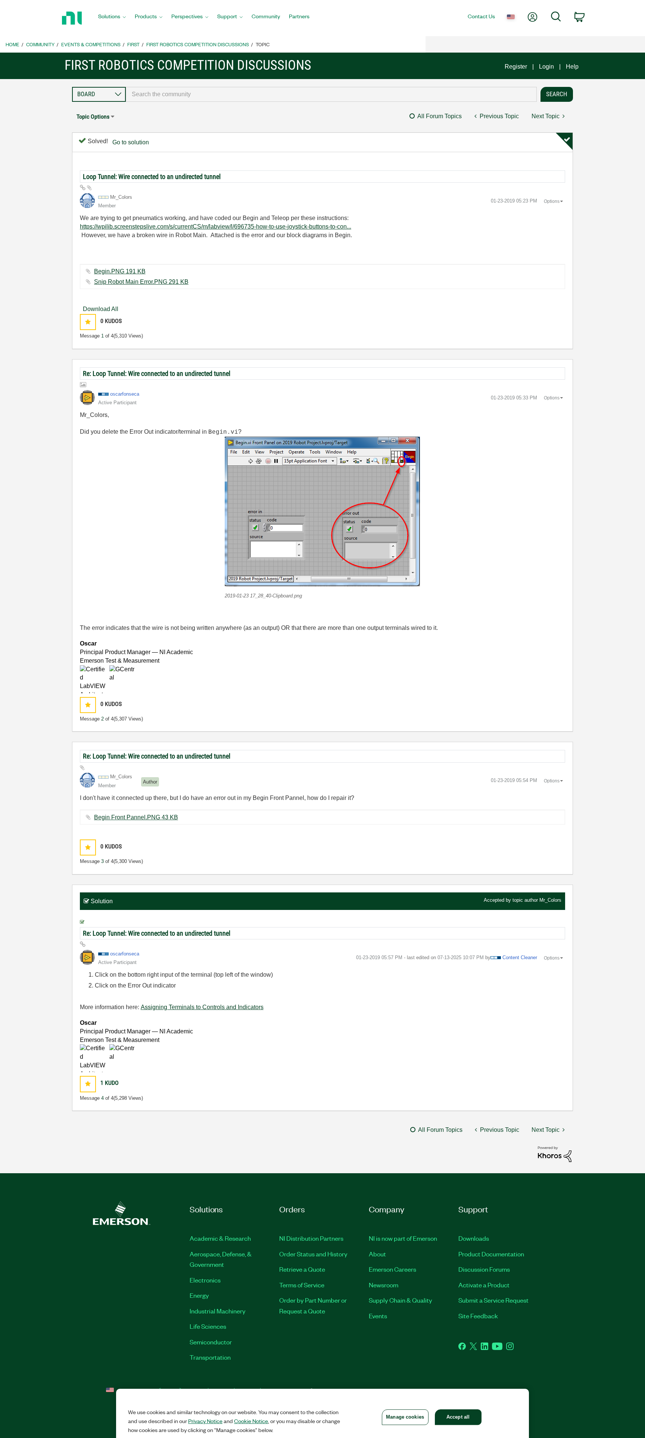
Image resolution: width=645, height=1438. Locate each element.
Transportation (210, 1357)
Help (572, 66)
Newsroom (383, 1285)
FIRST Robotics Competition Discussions (197, 44)
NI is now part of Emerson (403, 1238)
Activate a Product (484, 1285)
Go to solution (130, 142)
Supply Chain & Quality (400, 1300)
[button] (88, 322)
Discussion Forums (484, 1269)
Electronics (205, 1280)
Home (12, 44)
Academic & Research (220, 1238)
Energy (199, 1295)
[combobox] (331, 94)
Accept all (458, 1417)
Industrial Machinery (218, 1311)
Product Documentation (491, 1254)
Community (40, 44)
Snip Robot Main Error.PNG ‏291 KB (141, 282)
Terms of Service (301, 1285)
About (377, 1254)
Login (546, 66)
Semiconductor (211, 1342)
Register (516, 66)
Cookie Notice (251, 1421)
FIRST (133, 44)
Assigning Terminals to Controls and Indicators (202, 1007)
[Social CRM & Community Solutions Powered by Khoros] (554, 1153)
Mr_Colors (550, 900)
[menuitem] (112, 18)
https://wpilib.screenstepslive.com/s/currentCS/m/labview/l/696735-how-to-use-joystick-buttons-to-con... (215, 226)
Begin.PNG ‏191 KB (120, 271)
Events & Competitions (91, 44)
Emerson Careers (392, 1269)
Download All (100, 309)
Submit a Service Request (493, 1300)
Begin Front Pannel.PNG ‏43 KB (136, 817)
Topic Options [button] (93, 116)
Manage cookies (405, 1417)
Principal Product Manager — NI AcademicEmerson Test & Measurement (136, 651)
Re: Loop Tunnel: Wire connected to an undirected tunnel (156, 373)
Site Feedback (478, 1316)
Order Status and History (313, 1254)
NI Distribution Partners (311, 1238)
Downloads (473, 1238)
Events (378, 1316)
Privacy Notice (205, 1421)
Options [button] (552, 201)
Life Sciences (208, 1326)
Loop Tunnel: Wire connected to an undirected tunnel (152, 176)
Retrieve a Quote (302, 1269)
